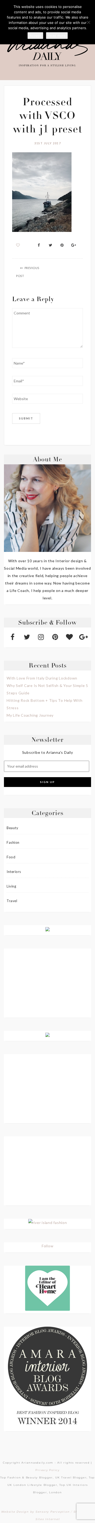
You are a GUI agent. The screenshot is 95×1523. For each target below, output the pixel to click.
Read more (57, 35)
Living (11, 886)
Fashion (13, 842)
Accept (35, 35)
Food (11, 857)
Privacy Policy (47, 1470)
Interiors (14, 871)
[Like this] (18, 245)
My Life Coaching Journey (30, 715)
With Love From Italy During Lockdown (42, 678)
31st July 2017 (47, 143)
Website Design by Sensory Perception (35, 1511)
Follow (48, 1246)
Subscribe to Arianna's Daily (47, 752)
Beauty (12, 828)
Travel (12, 901)
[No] (88, 22)
